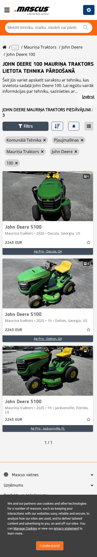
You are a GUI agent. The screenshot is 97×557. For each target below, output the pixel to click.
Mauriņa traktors (40, 47)
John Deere (72, 47)
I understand (50, 546)
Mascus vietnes (25, 475)
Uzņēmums (13, 485)
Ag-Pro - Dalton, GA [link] (48, 338)
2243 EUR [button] (13, 243)
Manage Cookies (25, 528)
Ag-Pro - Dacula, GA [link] (48, 251)
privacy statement (66, 528)
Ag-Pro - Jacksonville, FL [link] (48, 428)
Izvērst (88, 96)
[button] (25, 126)
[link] (47, 196)
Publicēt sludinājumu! (89, 10)
